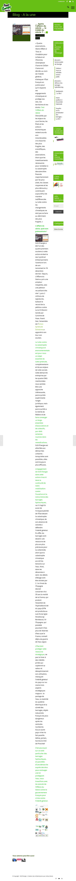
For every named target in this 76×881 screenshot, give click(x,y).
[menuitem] (61, 1)
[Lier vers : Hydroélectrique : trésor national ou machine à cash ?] (19, 859)
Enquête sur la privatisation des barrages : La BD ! (59, 113)
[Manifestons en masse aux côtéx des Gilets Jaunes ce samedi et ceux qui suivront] (1, 440)
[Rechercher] (67, 7)
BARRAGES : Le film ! (59, 92)
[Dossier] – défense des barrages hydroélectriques (59, 84)
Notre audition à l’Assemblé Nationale (59, 101)
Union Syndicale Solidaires (39, 327)
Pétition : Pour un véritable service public (59, 72)
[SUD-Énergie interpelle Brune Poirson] (74, 440)
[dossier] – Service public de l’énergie (59, 62)
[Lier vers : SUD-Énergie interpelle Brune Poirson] (15, 860)
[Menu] (72, 7)
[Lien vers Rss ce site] (73, 1)
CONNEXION (61, 1)
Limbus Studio (49, 876)
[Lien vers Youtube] (70, 1)
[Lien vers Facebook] (67, 1)
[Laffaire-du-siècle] (21, 32)
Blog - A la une (24, 15)
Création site (31, 876)
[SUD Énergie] (6, 7)
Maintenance (39, 876)
